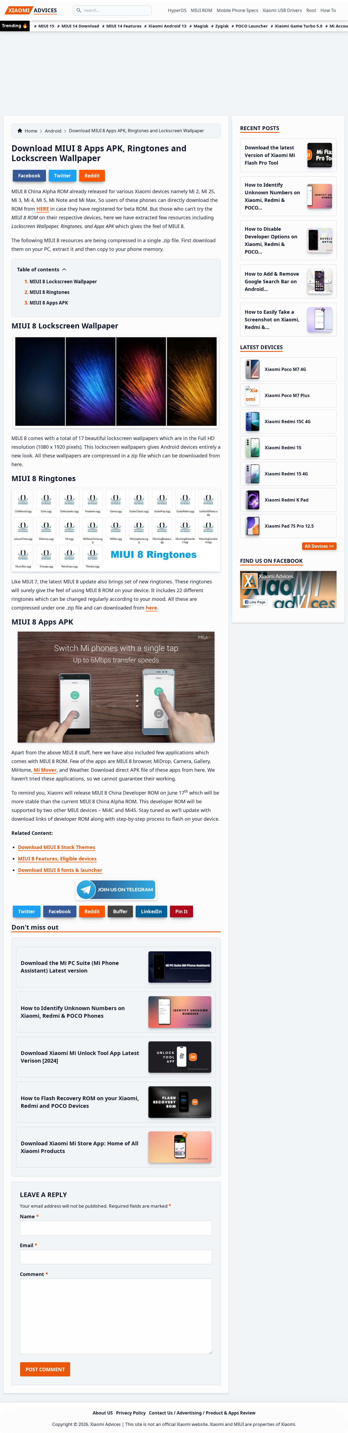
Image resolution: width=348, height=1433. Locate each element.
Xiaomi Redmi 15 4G (286, 474)
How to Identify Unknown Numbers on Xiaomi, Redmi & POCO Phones (73, 1011)
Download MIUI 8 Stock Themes (56, 847)
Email (28, 1245)
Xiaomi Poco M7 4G (285, 369)
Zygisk (222, 26)
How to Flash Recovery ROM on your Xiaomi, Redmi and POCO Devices (80, 1101)
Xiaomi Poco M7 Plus (287, 395)
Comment (34, 1274)
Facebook (60, 911)
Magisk (201, 26)
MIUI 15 (46, 26)
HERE (42, 208)
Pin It (181, 911)
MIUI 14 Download (80, 26)
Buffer (120, 911)
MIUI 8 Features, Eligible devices (57, 858)
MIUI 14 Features (123, 26)
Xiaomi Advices (105, 1424)
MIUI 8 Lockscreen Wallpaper (63, 281)
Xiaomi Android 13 (167, 26)
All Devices (316, 546)
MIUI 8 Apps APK (49, 303)
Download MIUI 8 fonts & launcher (60, 870)
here (151, 607)
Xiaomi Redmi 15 (283, 448)
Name (29, 1216)
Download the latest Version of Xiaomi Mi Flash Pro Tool (270, 155)
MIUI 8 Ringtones (49, 292)
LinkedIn (151, 911)
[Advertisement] (174, 72)
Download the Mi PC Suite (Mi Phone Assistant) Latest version (70, 966)
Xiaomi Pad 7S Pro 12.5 (289, 526)
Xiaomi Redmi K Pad (287, 500)
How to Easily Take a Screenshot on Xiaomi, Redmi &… (272, 319)
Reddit (92, 911)
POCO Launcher (252, 26)
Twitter (26, 911)
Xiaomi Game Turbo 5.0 (298, 26)
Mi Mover (45, 770)
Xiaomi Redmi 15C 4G (288, 422)
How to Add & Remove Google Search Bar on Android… (272, 281)
